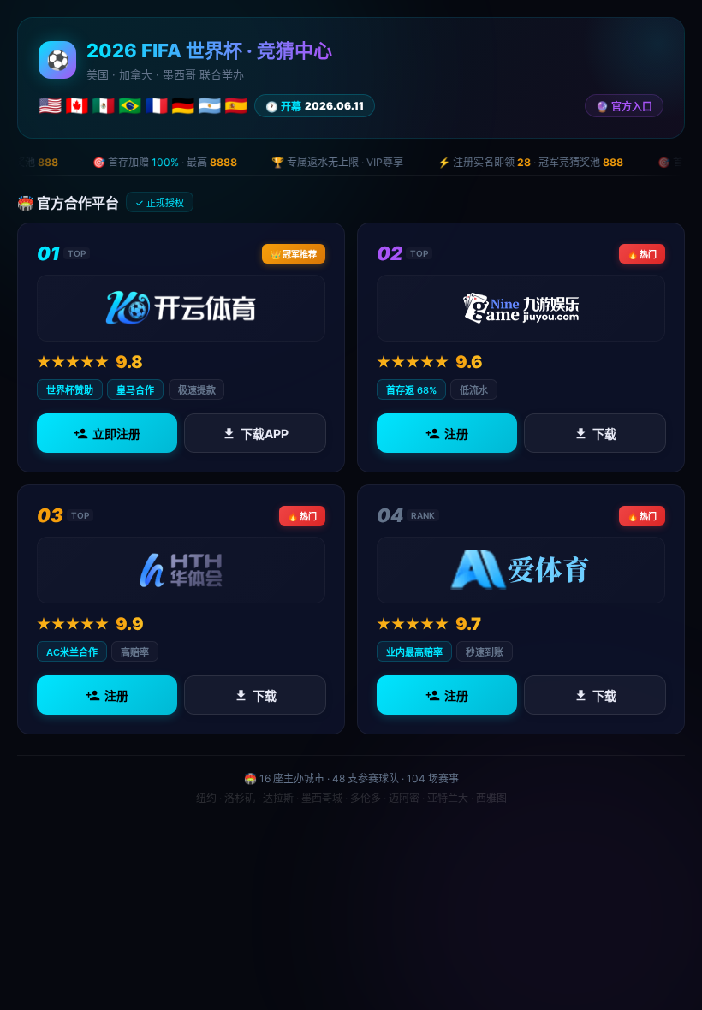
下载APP (264, 433)
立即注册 (116, 433)
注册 (456, 433)
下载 (604, 433)
